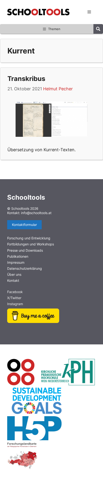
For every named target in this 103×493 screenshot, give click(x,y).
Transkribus (26, 79)
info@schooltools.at (36, 213)
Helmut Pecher (58, 88)
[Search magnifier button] (98, 29)
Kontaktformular (24, 225)
